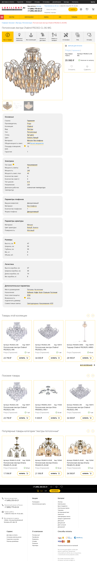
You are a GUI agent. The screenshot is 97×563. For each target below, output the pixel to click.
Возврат (29, 2)
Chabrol (30, 126)
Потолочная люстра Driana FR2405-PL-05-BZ (46, 464)
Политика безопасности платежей (68, 545)
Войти (93, 2)
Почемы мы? (36, 535)
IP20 (28, 295)
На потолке (38, 289)
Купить (22, 358)
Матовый (30, 230)
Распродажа (35, 502)
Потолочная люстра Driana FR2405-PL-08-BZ (78, 464)
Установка (46, 2)
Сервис (10, 531)
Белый (35, 138)
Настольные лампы (63, 508)
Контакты (75, 2)
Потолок (30, 289)
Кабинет (30, 292)
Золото (30, 138)
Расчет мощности (37, 143)
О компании (37, 531)
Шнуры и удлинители (64, 518)
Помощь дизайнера (12, 541)
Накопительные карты (39, 504)
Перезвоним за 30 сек (51, 6)
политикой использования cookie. (69, 554)
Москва (38, 6)
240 (28, 170)
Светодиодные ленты (64, 516)
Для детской (61, 523)
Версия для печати (75, 46)
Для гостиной (62, 525)
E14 (28, 182)
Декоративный (33, 212)
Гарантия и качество (13, 539)
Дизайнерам (57, 2)
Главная (5, 23)
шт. (41, 491)
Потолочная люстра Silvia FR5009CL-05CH (45, 408)
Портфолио (35, 537)
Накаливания (32, 165)
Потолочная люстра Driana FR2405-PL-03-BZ (15, 464)
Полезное (35, 543)
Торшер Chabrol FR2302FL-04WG (80, 347)
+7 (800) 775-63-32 (35, 9)
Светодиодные (32, 303)
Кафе (36, 292)
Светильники (62, 504)
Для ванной (61, 527)
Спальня (46, 292)
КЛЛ (51, 303)
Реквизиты (35, 539)
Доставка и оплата (8, 2)
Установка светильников (14, 537)
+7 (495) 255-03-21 (35, 11)
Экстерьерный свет (63, 512)
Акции (35, 498)
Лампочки (61, 514)
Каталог (2, 17)
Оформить (54, 491)
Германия (31, 121)
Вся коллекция (86, 365)
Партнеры (35, 545)
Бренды (66, 2)
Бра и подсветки (62, 506)
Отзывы (37, 2)
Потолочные (27, 23)
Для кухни (61, 520)
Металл (30, 140)
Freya (29, 123)
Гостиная (53, 292)
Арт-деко (30, 135)
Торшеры (60, 510)
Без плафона (38, 140)
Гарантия (20, 2)
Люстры (19, 23)
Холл (40, 292)
